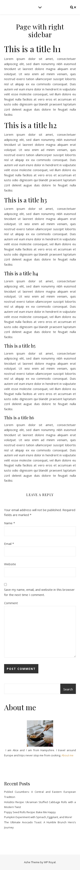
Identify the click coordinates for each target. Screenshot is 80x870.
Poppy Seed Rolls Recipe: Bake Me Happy (30, 812)
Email (9, 544)
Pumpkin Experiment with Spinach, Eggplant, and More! (38, 817)
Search (68, 689)
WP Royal (50, 862)
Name (9, 523)
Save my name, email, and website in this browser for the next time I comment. (39, 592)
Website (10, 564)
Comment (11, 603)
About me (67, 755)
